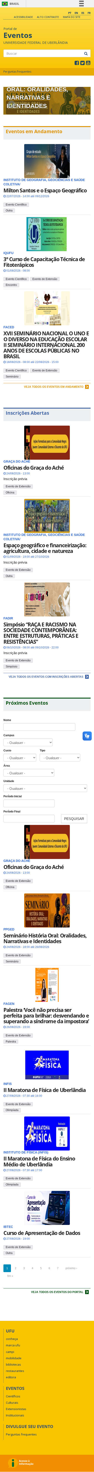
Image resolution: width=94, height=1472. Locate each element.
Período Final (11, 811)
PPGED (8, 929)
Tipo (42, 750)
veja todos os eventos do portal (57, 1292)
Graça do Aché (16, 861)
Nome (7, 720)
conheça (12, 1339)
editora (11, 1377)
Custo (7, 750)
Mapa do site (71, 17)
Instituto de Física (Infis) (25, 1152)
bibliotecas (13, 1364)
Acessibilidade (23, 17)
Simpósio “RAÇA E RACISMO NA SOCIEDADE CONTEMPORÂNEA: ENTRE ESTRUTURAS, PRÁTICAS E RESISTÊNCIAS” (40, 633)
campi (10, 1352)
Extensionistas (16, 1409)
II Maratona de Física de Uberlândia (44, 1090)
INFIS (7, 1084)
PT (69, 13)
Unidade (8, 781)
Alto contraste (48, 17)
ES (82, 13)
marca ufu (13, 1345)
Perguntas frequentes (17, 72)
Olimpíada (12, 1110)
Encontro (11, 285)
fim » (10, 1276)
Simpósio (11, 666)
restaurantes (15, 1371)
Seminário (12, 376)
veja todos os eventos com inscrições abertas (46, 676)
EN (76, 13)
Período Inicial (12, 796)
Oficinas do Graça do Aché (33, 467)
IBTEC (8, 1227)
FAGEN (8, 1004)
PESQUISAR (74, 819)
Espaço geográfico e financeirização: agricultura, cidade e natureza (44, 548)
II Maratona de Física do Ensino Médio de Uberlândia (39, 1161)
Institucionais (15, 1415)
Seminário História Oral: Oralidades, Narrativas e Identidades (44, 938)
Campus (8, 735)
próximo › (71, 1268)
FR (89, 13)
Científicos (13, 1396)
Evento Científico (16, 204)
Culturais (12, 1403)
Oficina (10, 492)
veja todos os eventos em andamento (54, 386)
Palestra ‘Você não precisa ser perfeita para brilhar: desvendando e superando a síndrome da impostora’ (46, 1015)
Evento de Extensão (44, 279)
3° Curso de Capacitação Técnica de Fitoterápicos (44, 261)
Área (6, 765)
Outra (9, 210)
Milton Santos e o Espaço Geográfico (45, 190)
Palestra (11, 1041)
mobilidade (13, 1358)
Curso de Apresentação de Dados (41, 1232)
